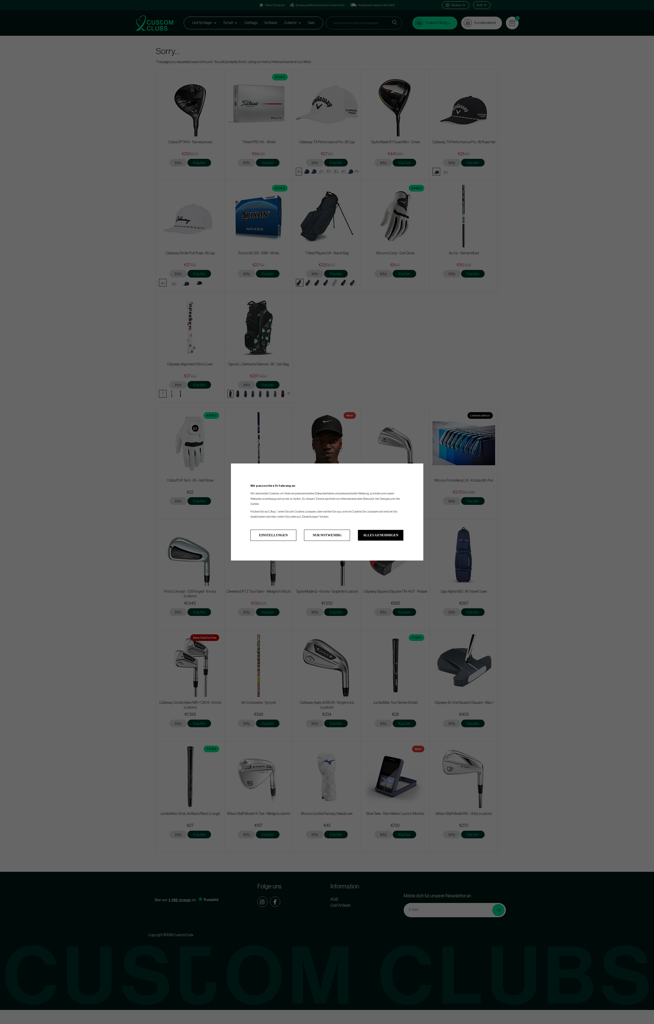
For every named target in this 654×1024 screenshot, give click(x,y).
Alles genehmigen (380, 535)
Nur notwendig (327, 535)
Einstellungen (273, 535)
